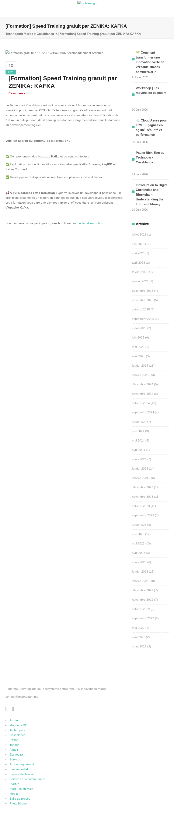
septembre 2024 (143, 412)
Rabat (14, 740)
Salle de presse (20, 798)
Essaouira (16, 754)
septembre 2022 (143, 618)
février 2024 (140, 468)
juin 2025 (138, 337)
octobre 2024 (141, 403)
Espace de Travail (22, 774)
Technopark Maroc (19, 34)
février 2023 (140, 571)
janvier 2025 (140, 375)
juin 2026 (138, 244)
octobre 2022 (141, 609)
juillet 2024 (139, 421)
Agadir (14, 749)
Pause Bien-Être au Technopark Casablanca (150, 157)
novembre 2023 (142, 496)
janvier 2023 (140, 581)
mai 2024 (138, 440)
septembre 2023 (143, 515)
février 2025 (140, 365)
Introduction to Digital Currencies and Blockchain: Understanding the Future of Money (152, 194)
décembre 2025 (142, 290)
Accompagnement (22, 764)
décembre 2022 (142, 590)
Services (15, 759)
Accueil (14, 720)
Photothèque (18, 803)
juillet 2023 (139, 524)
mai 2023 (138, 543)
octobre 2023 (141, 506)
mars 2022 (139, 646)
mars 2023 (139, 562)
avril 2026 (138, 262)
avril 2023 (138, 552)
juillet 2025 (139, 328)
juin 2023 (138, 534)
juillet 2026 (139, 234)
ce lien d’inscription (91, 223)
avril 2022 (138, 637)
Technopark (17, 730)
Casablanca (45, 34)
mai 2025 (138, 347)
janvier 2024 (140, 478)
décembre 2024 (142, 384)
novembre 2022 (142, 599)
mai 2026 (138, 253)
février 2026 (140, 272)
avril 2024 (138, 450)
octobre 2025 (141, 309)
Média (14, 793)
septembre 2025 (143, 318)
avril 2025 (138, 356)
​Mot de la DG (18, 725)
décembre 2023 (142, 487)
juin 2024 (138, 431)
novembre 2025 (142, 300)
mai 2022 (138, 627)
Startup (14, 784)
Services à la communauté (27, 779)
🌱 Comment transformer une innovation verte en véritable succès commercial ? (150, 62)
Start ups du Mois (21, 788)
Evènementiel (19, 769)
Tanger (14, 744)
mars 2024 (139, 459)
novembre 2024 (142, 393)
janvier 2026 (140, 281)
